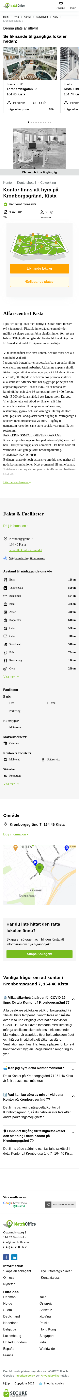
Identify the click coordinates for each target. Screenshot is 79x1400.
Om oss (8, 1277)
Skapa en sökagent (17, 1271)
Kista (55, 17)
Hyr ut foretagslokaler (56, 1271)
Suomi (8, 1310)
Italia (43, 1297)
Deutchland (11, 1316)
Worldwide (47, 1348)
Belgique (9, 1329)
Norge (7, 1303)
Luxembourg (12, 1336)
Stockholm (42, 17)
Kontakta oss (50, 1277)
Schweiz (46, 1310)
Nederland (10, 1323)
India (43, 1342)
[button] (53, 52)
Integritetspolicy (25, 1375)
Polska (44, 1323)
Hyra (16, 17)
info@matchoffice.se (16, 1242)
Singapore (47, 1336)
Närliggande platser (40, 281)
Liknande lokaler (39, 268)
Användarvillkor (51, 1375)
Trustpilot (9, 1179)
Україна (45, 1316)
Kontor (27, 17)
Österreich (47, 1303)
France (8, 1355)
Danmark (9, 1297)
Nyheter (9, 1284)
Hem (6, 17)
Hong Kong (48, 1329)
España (8, 1348)
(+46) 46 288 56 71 (15, 1247)
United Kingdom (15, 1342)
